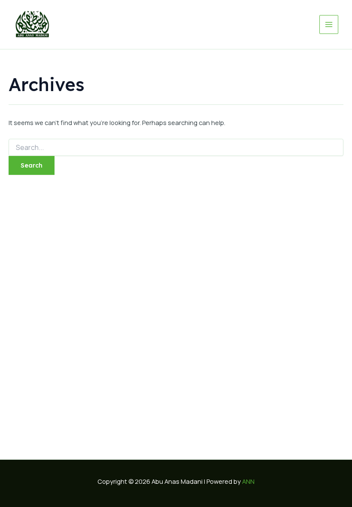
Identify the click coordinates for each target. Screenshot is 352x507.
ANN (248, 481)
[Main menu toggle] (328, 24)
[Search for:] (176, 148)
